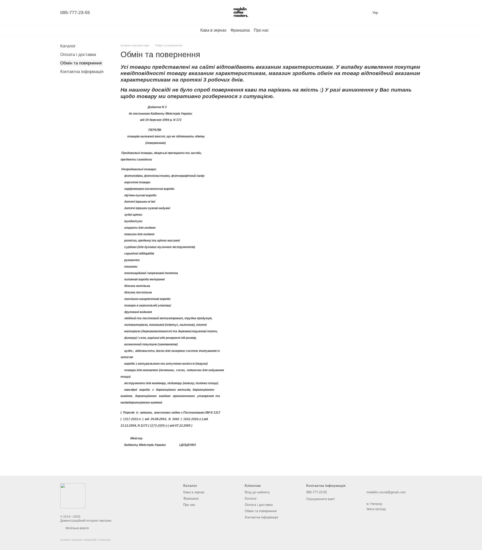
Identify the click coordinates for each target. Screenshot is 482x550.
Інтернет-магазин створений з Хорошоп (85, 539)
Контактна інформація (81, 71)
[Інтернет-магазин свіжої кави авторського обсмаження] (72, 495)
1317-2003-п (132, 419)
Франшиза (240, 30)
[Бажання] (392, 13)
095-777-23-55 (75, 12)
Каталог (68, 46)
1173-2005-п (158, 425)
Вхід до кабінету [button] (257, 492)
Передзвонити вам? (320, 499)
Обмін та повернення (261, 511)
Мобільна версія (77, 528)
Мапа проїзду (376, 509)
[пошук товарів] (278, 30)
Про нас (261, 30)
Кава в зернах (213, 30)
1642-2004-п (192, 419)
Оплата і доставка (78, 54)
